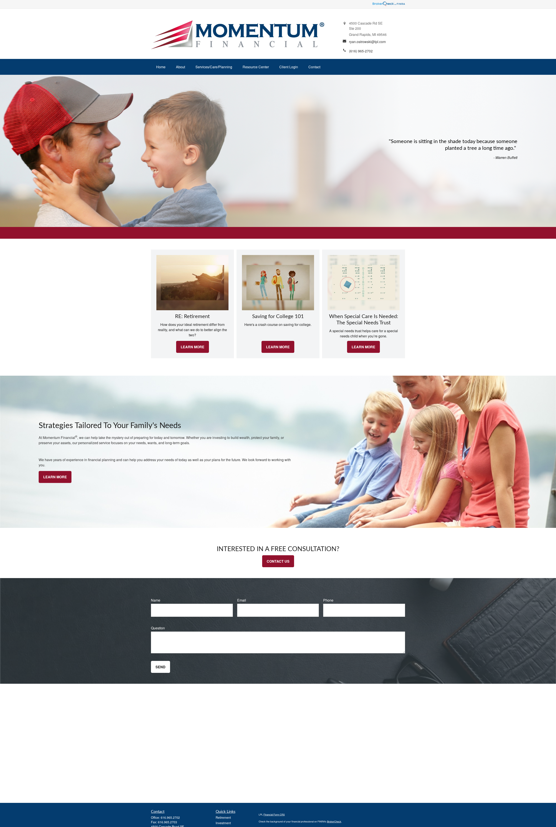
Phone (328, 600)
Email (241, 600)
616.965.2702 (170, 817)
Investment (223, 823)
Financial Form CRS (274, 814)
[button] (161, 67)
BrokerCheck (334, 821)
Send (160, 666)
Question (158, 627)
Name (155, 600)
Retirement (223, 817)
